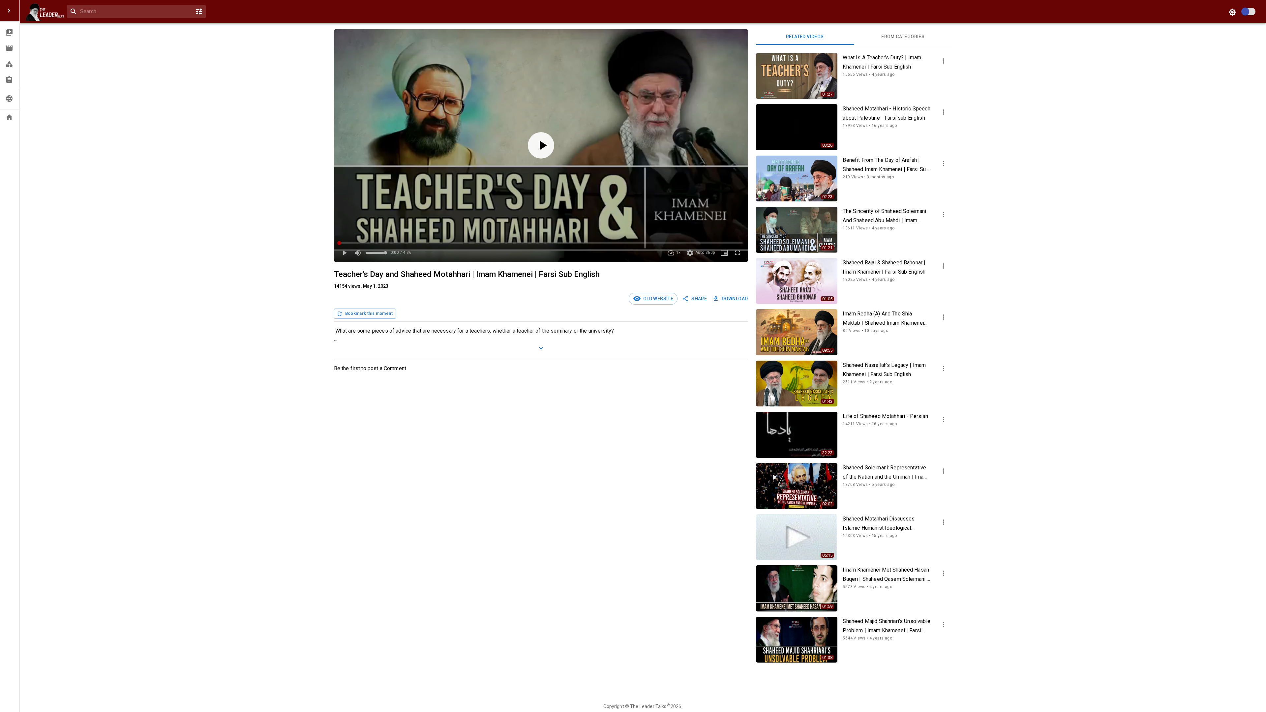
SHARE (699, 298)
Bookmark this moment (369, 313)
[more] (943, 61)
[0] (199, 11)
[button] (9, 32)
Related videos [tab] (805, 36)
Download (735, 298)
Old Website (657, 298)
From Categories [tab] (902, 36)
